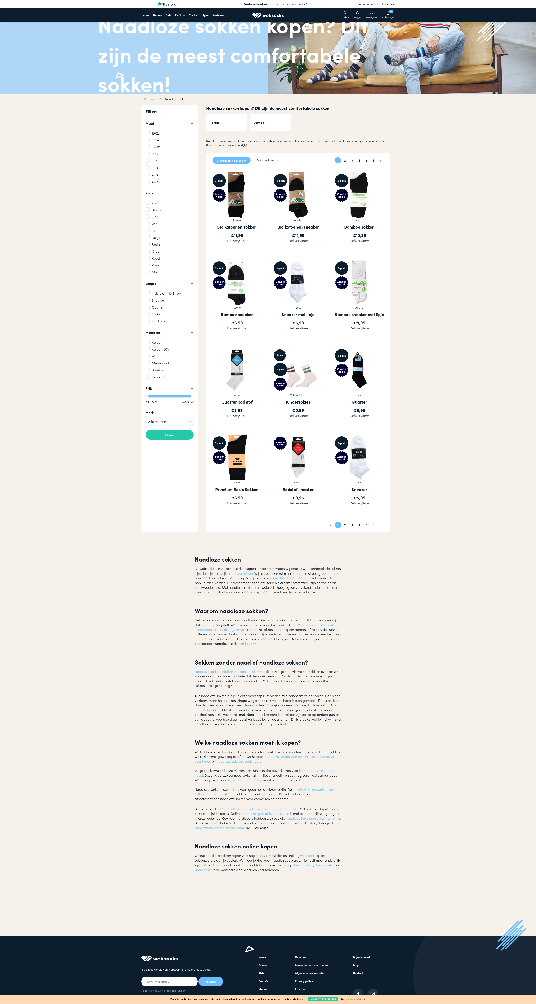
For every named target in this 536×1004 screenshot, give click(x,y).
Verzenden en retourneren (311, 965)
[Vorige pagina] (331, 160)
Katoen (157, 342)
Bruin (156, 244)
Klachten (301, 989)
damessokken (325, 865)
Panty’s (263, 981)
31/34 (156, 154)
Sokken (157, 314)
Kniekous (158, 321)
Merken (193, 15)
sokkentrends (279, 578)
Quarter (158, 307)
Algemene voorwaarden (310, 973)
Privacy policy (304, 981)
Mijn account (361, 957)
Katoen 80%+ (161, 349)
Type (206, 15)
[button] (380, 135)
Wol (154, 356)
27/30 (156, 147)
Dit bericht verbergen (323, 998)
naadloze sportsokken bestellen (265, 813)
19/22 (156, 133)
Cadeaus (218, 15)
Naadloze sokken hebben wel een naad (225, 671)
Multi (156, 272)
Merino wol (160, 363)
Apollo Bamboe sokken (245, 780)
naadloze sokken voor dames (286, 756)
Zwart (156, 203)
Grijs (155, 216)
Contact (358, 973)
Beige (156, 237)
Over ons (300, 957)
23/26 (156, 140)
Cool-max (159, 376)
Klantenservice (386, 4)
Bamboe (158, 370)
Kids (168, 15)
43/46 (156, 174)
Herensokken (303, 865)
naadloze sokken (240, 573)
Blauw (156, 209)
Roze (155, 265)
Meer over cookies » (353, 999)
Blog (356, 965)
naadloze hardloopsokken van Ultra (313, 818)
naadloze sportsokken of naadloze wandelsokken (263, 808)
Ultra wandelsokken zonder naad (220, 827)
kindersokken (204, 869)
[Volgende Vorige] (381, 160)
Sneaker (158, 300)
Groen (156, 251)
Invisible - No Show (166, 293)
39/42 (156, 167)
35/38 (156, 160)
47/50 (156, 181)
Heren (145, 15)
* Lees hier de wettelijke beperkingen (163, 990)
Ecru (155, 230)
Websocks (307, 855)
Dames (157, 15)
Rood (156, 258)
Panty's (180, 15)
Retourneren (365, 4)
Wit (154, 223)
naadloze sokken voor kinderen (239, 761)
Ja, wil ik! (210, 981)
